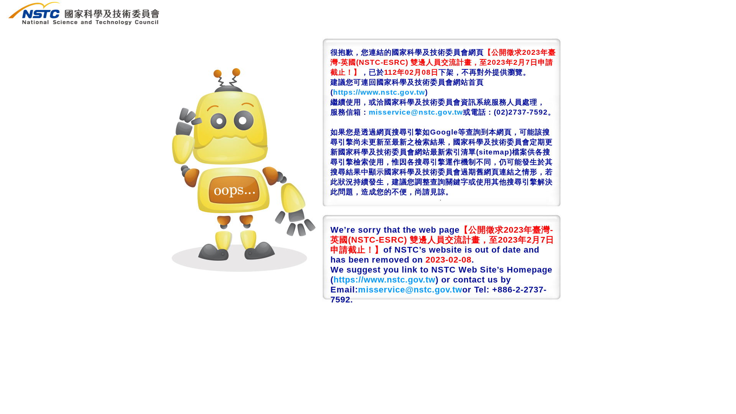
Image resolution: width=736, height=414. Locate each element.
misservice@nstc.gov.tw (416, 112)
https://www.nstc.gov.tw (379, 92)
